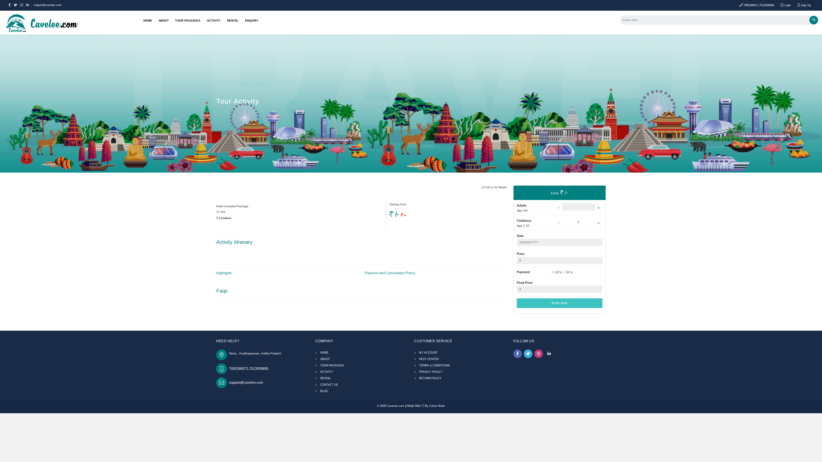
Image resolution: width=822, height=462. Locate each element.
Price (520, 254)
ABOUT (325, 359)
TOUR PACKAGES (332, 365)
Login (787, 5)
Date (520, 236)
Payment (523, 272)
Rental (233, 20)
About (164, 20)
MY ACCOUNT (428, 352)
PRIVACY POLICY (430, 371)
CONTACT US (329, 384)
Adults (522, 205)
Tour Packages (188, 20)
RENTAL (325, 378)
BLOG (324, 391)
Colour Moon (437, 405)
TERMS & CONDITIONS (434, 365)
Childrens (524, 220)
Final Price (525, 282)
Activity (214, 20)
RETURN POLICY (430, 378)
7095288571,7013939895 (758, 5)
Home (147, 20)
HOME (324, 352)
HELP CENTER (429, 359)
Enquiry (252, 20)
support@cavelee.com (47, 5)
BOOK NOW (559, 303)
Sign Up (805, 5)
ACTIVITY (326, 371)
